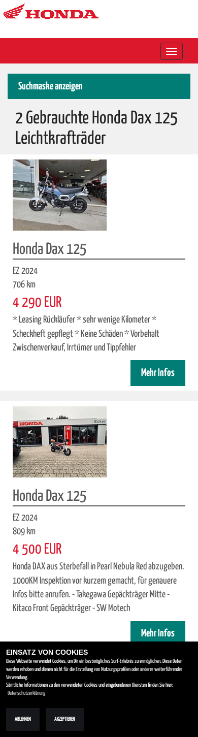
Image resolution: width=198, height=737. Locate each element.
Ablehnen (23, 719)
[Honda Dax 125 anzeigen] (60, 194)
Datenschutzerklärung (26, 693)
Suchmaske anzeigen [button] (50, 86)
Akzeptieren (64, 719)
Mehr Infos (158, 373)
